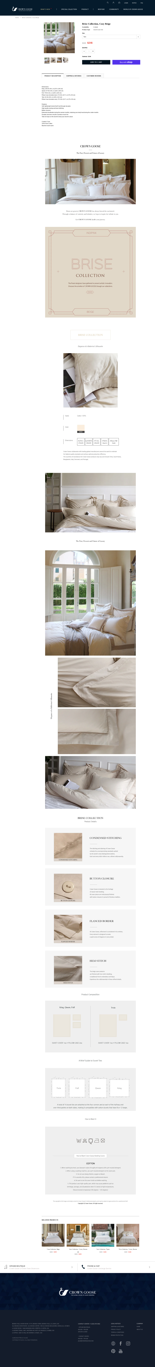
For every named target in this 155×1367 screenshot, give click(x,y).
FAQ (142, 3)
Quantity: (85, 47)
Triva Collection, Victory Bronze (128, 1249)
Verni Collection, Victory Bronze (78, 1249)
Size (83, 33)
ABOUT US (140, 1329)
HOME (138, 1326)
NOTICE (134, 3)
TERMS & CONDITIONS (117, 1332)
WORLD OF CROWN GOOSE (133, 9)
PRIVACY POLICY (116, 1329)
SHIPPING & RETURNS (117, 1326)
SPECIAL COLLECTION (69, 9)
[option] (59, 38)
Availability (85, 27)
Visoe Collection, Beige (53, 1249)
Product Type (86, 29)
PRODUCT (85, 9)
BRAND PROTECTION (117, 1335)
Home (17, 17)
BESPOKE (101, 9)
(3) (78, 1252)
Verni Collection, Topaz (103, 1249)
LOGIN (126, 3)
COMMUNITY (114, 9)
